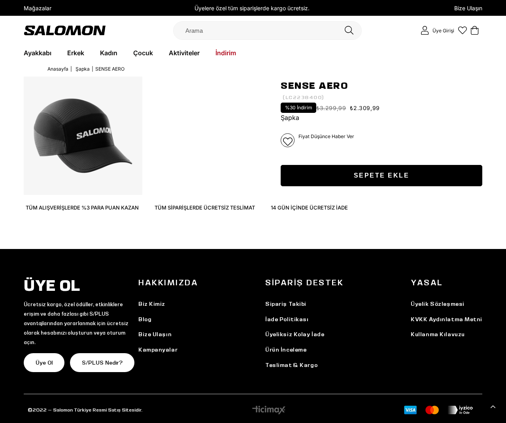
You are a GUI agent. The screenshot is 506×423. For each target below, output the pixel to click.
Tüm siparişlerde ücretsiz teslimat (205, 207)
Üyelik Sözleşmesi (437, 304)
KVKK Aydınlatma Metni (446, 319)
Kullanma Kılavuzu (438, 334)
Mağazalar (37, 8)
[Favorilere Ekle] (288, 140)
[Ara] (349, 30)
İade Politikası (286, 319)
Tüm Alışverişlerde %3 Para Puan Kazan (82, 207)
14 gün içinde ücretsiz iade (309, 207)
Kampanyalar (157, 349)
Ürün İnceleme (285, 349)
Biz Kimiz (151, 304)
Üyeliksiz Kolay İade (294, 334)
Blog (144, 319)
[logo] (65, 30)
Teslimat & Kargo (291, 365)
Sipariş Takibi (285, 304)
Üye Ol (44, 362)
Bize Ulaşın (468, 8)
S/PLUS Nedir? (102, 362)
